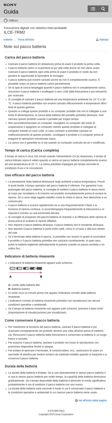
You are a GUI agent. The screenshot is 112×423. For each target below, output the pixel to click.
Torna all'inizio (26, 39)
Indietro (8, 39)
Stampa (103, 39)
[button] (103, 9)
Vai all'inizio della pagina (92, 400)
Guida (11, 11)
